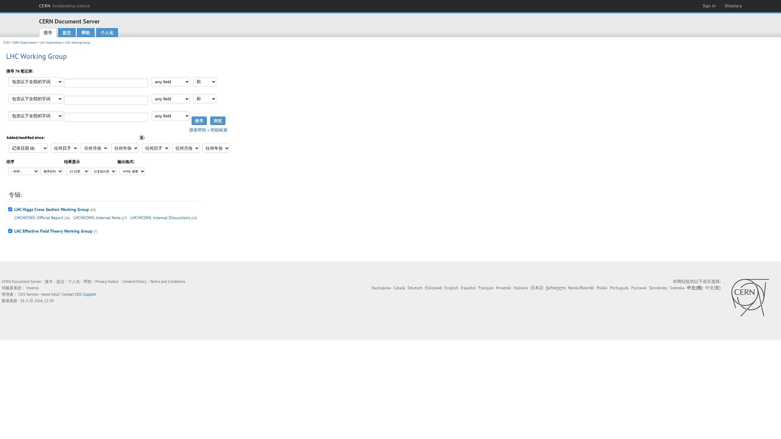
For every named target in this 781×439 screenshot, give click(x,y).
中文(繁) (713, 288)
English (451, 288)
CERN (64, 6)
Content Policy (134, 281)
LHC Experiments (51, 43)
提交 (67, 32)
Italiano (521, 288)
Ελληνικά (433, 288)
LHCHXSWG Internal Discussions (160, 217)
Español (468, 288)
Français (486, 288)
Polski (601, 288)
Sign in (709, 6)
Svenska (677, 288)
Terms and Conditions (167, 281)
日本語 (537, 288)
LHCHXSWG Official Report (38, 217)
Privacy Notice (107, 281)
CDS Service (28, 294)
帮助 (85, 32)
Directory (733, 6)
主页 (6, 43)
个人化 (107, 32)
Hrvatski (503, 288)
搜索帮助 (197, 130)
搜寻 (48, 32)
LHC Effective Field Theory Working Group (53, 231)
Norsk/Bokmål (581, 288)
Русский (638, 288)
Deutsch (415, 288)
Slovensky (658, 288)
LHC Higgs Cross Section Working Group (51, 209)
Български (381, 288)
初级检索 (219, 130)
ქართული (556, 288)
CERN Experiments (24, 43)
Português (619, 288)
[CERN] (750, 297)
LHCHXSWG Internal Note (97, 217)
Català (399, 288)
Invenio (32, 288)
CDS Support (85, 294)
